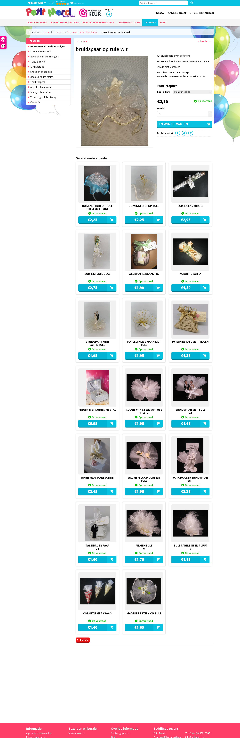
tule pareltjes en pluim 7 (190, 547)
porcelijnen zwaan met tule (144, 343)
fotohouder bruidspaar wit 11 (190, 481)
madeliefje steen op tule (144, 613)
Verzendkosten (76, 733)
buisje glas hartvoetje (97, 477)
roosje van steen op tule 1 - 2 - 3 (144, 411)
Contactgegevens (120, 733)
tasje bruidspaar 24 (97, 547)
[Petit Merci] (50, 12)
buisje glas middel (190, 206)
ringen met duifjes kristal (97, 409)
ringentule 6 (144, 547)
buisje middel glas (97, 274)
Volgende (202, 41)
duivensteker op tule (144, 206)
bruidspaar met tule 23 (190, 411)
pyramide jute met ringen (190, 342)
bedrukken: (163, 91)
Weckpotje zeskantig (144, 274)
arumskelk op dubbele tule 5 (144, 481)
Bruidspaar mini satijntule (97, 343)
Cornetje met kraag (97, 613)
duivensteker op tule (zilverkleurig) (97, 207)
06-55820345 (203, 733)
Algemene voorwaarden (38, 733)
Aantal (161, 108)
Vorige (84, 41)
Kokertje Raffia (190, 274)
